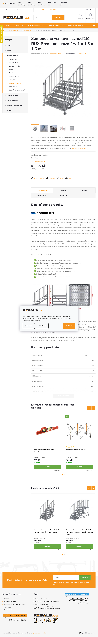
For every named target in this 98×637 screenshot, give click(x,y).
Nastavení (28, 326)
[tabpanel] (47, 442)
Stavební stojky (13, 63)
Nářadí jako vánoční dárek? (41, 599)
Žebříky (11, 69)
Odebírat (84, 578)
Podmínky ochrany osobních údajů (14, 604)
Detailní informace (78, 148)
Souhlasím (69, 326)
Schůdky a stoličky (14, 66)
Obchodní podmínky (15, 10)
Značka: (84, 54)
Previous (89, 408)
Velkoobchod (8, 607)
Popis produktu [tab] (42, 190)
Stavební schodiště (15, 83)
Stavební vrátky (13, 73)
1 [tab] (62, 474)
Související (41, 195)
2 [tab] (64, 474)
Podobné (62, 195)
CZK (90, 10)
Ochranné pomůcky (13, 101)
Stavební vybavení (12, 56)
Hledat (58, 17)
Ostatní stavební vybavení (16, 90)
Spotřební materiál (12, 96)
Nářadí (9, 51)
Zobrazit (47, 546)
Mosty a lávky (13, 87)
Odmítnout (42, 326)
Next (93, 408)
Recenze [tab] (63, 190)
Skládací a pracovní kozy (14, 106)
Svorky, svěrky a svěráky (40, 604)
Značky (9, 110)
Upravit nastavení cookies (39, 633)
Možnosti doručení (39, 161)
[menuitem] (8, 26)
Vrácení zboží (8, 610)
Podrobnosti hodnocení (56, 54)
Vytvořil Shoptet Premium (88, 633)
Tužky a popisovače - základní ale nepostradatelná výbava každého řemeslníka (46, 608)
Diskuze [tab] (84, 190)
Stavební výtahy (14, 76)
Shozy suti (12, 80)
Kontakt (4, 10)
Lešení (9, 46)
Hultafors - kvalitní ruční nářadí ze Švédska (46, 601)
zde (61, 318)
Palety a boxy (13, 59)
